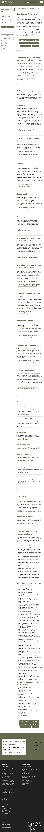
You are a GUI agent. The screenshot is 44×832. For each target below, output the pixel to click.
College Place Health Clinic (7, 772)
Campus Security (26, 772)
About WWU (3, 5)
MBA (2, 11)
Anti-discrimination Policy (7, 768)
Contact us (35, 45)
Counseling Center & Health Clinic (9, 775)
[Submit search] (36, 2)
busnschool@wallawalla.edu (7, 21)
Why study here (24, 43)
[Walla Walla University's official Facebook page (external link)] (3, 825)
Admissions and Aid (12, 5)
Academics (20, 5)
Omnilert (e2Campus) (27, 781)
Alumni (32, 5)
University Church (26, 784)
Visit (7, 32)
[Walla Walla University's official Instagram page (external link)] (8, 825)
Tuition (7, 35)
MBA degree (26, 63)
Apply (7, 27)
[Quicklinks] (38, 2)
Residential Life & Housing (7, 780)
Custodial (24, 775)
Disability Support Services (7, 773)
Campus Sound (25, 773)
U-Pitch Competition (25, 45)
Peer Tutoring (5, 779)
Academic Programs (5, 9)
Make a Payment (5, 777)
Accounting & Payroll (26, 766)
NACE (31, 95)
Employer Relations (26, 779)
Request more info (7, 30)
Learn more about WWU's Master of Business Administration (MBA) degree (26, 79)
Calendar (38, 5)
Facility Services (25, 780)
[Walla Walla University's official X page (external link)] (5, 825)
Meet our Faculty (34, 43)
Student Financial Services (7, 784)
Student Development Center (8, 783)
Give (42, 2)
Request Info (11, 752)
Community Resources (7, 804)
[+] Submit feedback (6, 817)
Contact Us (3, 22)
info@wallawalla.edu (6, 808)
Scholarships (7, 38)
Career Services (5, 770)
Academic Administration (7, 789)
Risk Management (26, 783)
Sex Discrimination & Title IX (8, 781)
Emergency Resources (27, 786)
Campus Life (26, 5)
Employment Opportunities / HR (29, 776)
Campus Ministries (6, 769)
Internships (35, 40)
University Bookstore (6, 800)
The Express (4, 799)
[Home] (9, 2)
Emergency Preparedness (28, 777)
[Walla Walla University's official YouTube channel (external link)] (10, 825)
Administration (25, 768)
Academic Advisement (6, 791)
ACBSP (23, 29)
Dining (3, 798)
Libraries (4, 794)
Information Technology (7, 776)
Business (37, 8)
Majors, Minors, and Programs (28, 8)
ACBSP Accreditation (25, 40)
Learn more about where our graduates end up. (28, 99)
